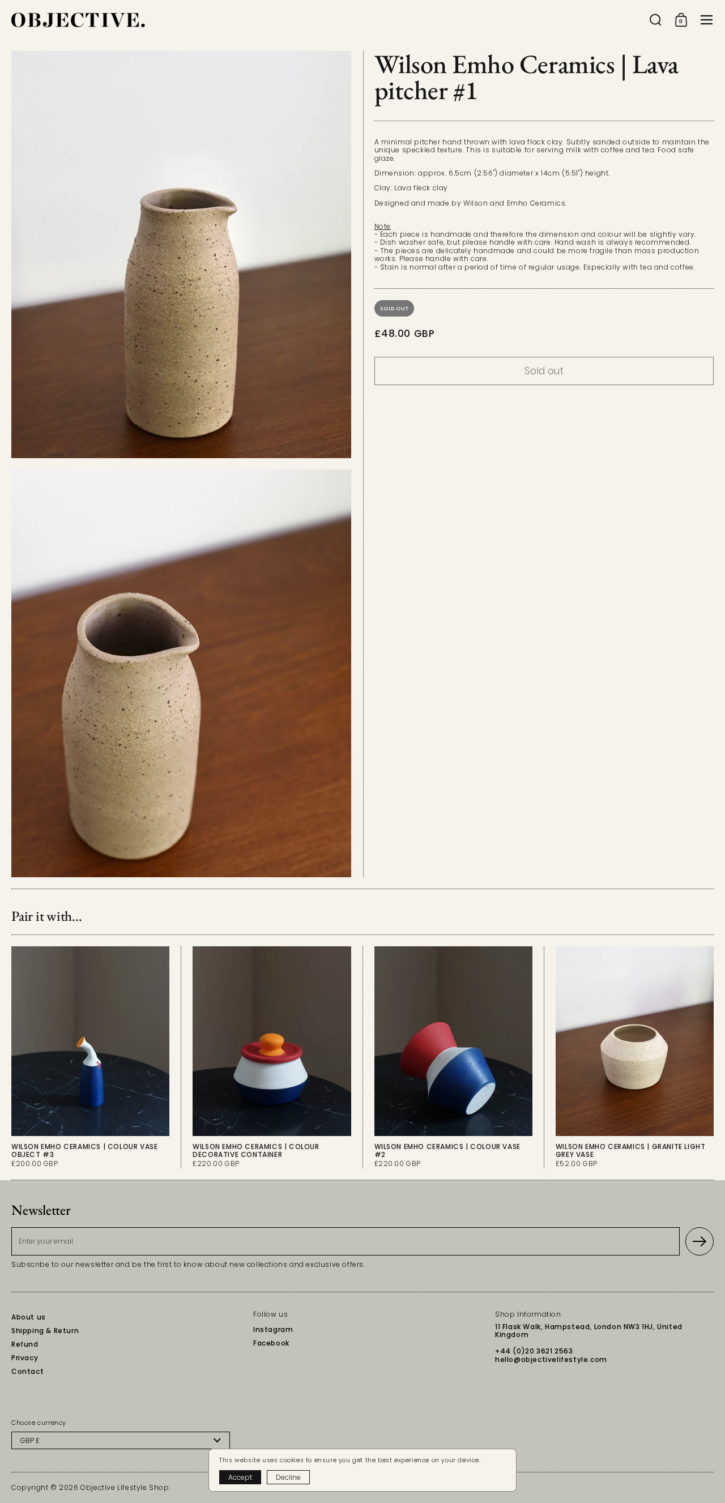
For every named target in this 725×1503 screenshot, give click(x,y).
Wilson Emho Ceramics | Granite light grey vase (634, 1057)
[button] (655, 19)
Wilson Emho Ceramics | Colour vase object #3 (90, 1057)
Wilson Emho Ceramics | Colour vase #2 (453, 1057)
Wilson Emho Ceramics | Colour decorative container (271, 1057)
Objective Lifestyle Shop (124, 1487)
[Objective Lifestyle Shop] (78, 19)
